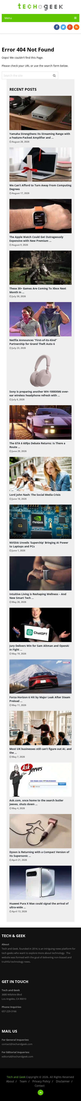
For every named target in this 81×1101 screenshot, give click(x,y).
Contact (39, 1085)
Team (23, 1081)
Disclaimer (63, 1081)
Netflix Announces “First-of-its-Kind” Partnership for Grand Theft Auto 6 (33, 342)
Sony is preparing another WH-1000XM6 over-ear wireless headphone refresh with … (39, 393)
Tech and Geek (16, 1077)
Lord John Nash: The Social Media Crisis (34, 494)
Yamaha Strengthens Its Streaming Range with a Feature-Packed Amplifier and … (39, 135)
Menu (8, 18)
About (10, 1081)
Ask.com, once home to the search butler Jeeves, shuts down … (36, 802)
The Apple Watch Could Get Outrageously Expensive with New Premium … (36, 238)
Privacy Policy (41, 1081)
